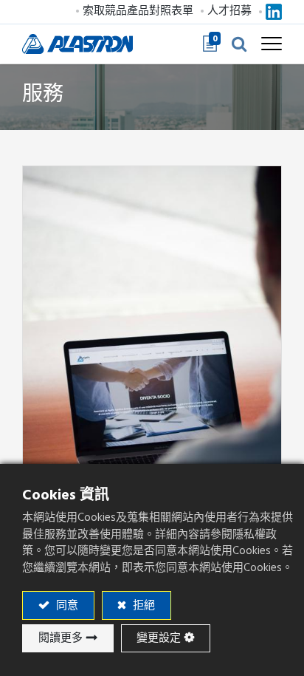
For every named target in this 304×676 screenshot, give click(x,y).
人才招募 (229, 10)
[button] (239, 43)
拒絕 (142, 605)
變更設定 (159, 638)
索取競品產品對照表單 (138, 10)
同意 (65, 605)
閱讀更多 (60, 638)
